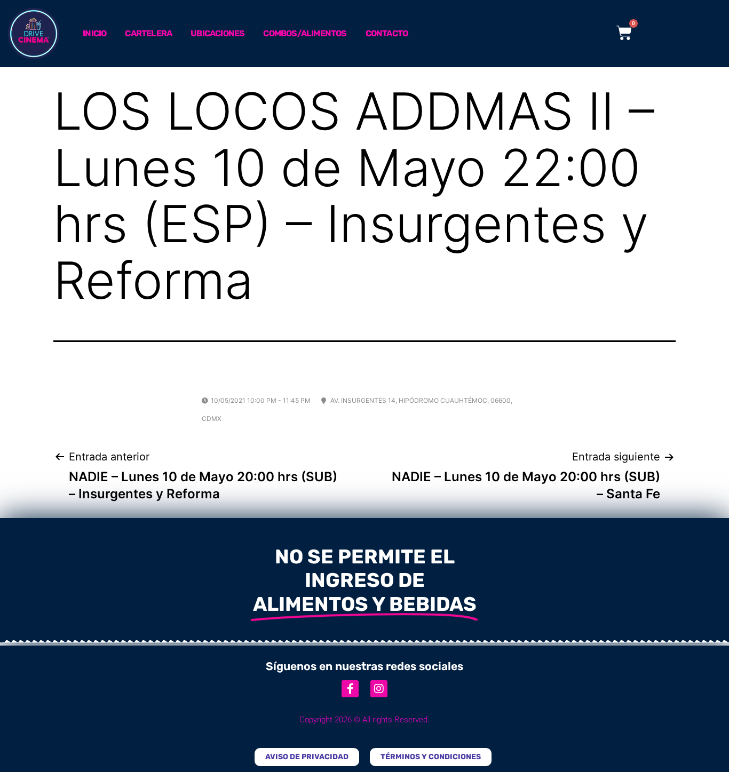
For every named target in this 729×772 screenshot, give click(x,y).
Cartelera (148, 33)
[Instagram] (378, 688)
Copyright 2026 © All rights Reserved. (364, 720)
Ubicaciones (217, 33)
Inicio (94, 33)
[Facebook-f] (350, 688)
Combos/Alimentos (304, 33)
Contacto (387, 33)
